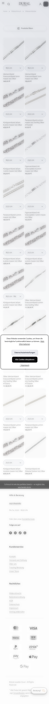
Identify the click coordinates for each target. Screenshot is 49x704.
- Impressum (24, 365)
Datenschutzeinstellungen (24, 352)
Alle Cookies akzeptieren (24, 359)
